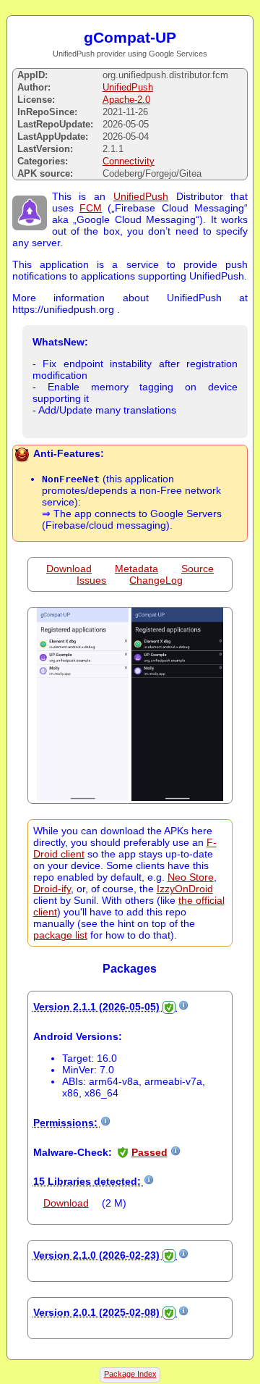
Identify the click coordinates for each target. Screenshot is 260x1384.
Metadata (136, 568)
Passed (149, 1152)
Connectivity (129, 161)
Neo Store (191, 877)
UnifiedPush (128, 87)
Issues (91, 580)
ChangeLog (156, 580)
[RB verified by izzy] (169, 1006)
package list (60, 935)
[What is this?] (183, 1006)
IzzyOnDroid (185, 888)
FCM (90, 208)
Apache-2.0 (126, 99)
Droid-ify (52, 888)
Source (197, 568)
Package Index (130, 1374)
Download (69, 568)
